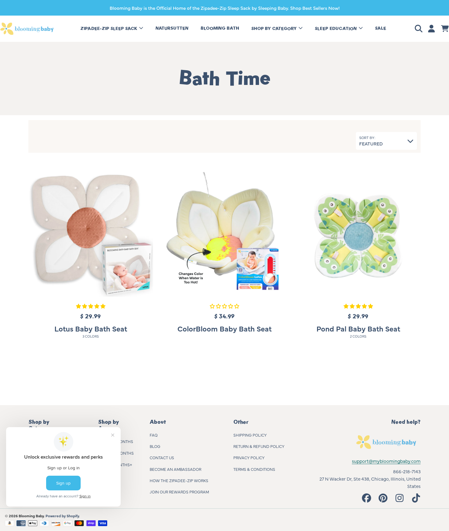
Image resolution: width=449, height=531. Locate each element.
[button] (420, 28)
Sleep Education (336, 28)
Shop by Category (274, 28)
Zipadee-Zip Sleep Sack (109, 28)
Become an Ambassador (175, 469)
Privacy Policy (249, 457)
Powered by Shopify (62, 515)
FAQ (154, 435)
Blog (155, 446)
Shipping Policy (250, 435)
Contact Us (162, 457)
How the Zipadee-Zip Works (179, 480)
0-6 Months (120, 441)
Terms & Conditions (254, 469)
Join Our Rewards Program (179, 491)
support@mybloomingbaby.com (386, 461)
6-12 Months (121, 453)
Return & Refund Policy (258, 446)
